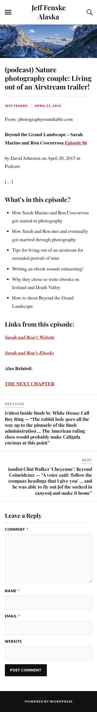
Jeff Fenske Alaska (49, 12)
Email (12, 616)
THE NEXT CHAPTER (29, 383)
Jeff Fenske (16, 106)
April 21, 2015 (48, 106)
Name (12, 591)
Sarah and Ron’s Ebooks (29, 352)
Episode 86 (76, 142)
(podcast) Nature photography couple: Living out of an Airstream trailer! (48, 78)
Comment (16, 529)
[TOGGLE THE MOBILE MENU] (8, 12)
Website (13, 641)
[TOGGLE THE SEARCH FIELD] (89, 12)
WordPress (61, 701)
